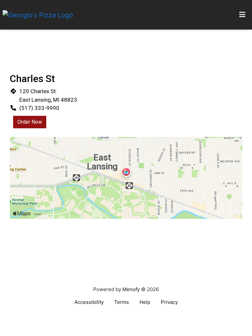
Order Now (29, 122)
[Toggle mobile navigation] (242, 14)
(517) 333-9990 (39, 108)
